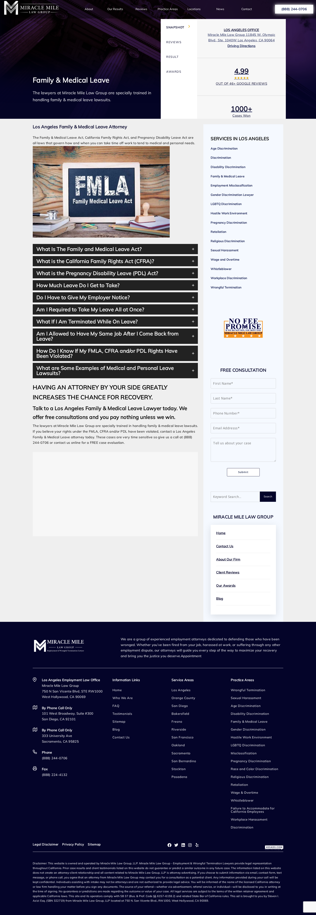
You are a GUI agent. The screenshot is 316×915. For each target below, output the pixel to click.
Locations (194, 9)
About (89, 9)
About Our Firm (228, 559)
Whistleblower (221, 269)
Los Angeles (181, 690)
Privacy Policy (73, 844)
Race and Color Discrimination (254, 769)
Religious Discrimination (228, 241)
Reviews (141, 9)
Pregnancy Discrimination (229, 222)
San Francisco (183, 737)
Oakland (178, 745)
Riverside (179, 729)
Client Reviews (227, 572)
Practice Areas (168, 9)
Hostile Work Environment (229, 213)
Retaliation (218, 232)
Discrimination (221, 157)
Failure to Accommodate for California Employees (253, 809)
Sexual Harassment (224, 250)
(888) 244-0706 (294, 9)
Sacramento (181, 753)
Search (268, 496)
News (220, 9)
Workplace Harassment (249, 819)
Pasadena (179, 777)
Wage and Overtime (225, 259)
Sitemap (118, 721)
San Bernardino (184, 761)
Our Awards (226, 585)
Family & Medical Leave (227, 176)
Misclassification (244, 753)
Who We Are (122, 698)
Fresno (177, 721)
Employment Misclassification (231, 185)
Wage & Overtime (244, 792)
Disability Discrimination (228, 167)
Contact (246, 9)
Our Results (115, 9)
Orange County (183, 698)
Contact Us (224, 546)
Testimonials (122, 714)
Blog (219, 598)
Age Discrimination (224, 148)
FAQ (115, 706)
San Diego (180, 706)
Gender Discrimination (248, 729)
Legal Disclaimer (46, 844)
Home (220, 533)
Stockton (179, 769)
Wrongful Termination (226, 287)
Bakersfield (180, 714)
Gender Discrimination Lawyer (232, 195)
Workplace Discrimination (229, 278)
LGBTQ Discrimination (226, 204)
